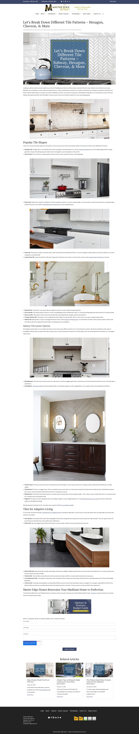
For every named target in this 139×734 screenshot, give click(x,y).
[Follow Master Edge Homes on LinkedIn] (67, 1)
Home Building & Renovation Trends (59, 29)
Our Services (51, 13)
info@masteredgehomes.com (30, 723)
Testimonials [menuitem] (74, 711)
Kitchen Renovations (46, 29)
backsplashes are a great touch (51, 204)
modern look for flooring (96, 257)
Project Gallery (63, 13)
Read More (30, 695)
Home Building (26, 29)
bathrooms (75, 319)
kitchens (67, 319)
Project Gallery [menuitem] (63, 711)
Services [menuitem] (53, 711)
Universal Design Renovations (74, 29)
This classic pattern (38, 386)
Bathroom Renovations (35, 29)
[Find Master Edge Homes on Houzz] (69, 1)
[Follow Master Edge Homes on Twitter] (60, 717)
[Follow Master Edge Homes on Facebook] (63, 1)
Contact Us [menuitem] (83, 711)
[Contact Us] (61, 1)
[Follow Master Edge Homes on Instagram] (65, 1)
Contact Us (96, 13)
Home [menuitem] (42, 711)
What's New (86, 13)
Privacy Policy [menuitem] (92, 711)
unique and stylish (84, 149)
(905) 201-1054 (34, 1)
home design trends (45, 690)
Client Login (113, 1)
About (43, 13)
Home (37, 13)
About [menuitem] (48, 711)
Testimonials (76, 13)
